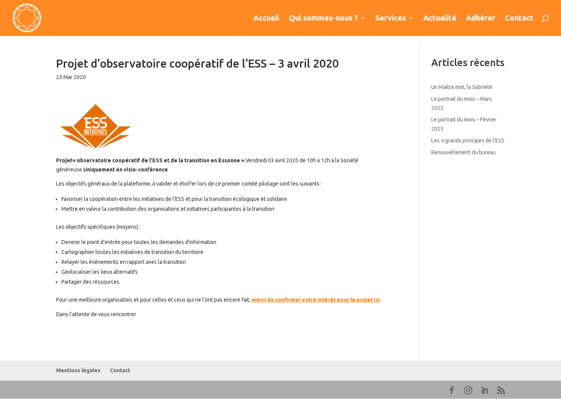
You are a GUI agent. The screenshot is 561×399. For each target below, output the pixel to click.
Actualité (439, 18)
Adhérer (480, 18)
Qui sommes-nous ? (323, 18)
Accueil (266, 18)
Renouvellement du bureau (463, 152)
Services (390, 18)
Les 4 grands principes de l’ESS (468, 140)
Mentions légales (78, 370)
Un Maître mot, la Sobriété (461, 87)
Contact (519, 18)
